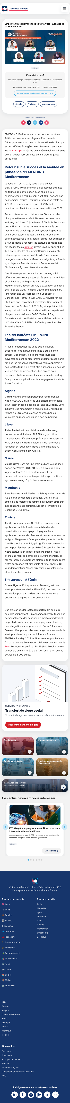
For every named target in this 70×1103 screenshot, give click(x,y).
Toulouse (41, 916)
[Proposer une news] (64, 752)
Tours (4, 1026)
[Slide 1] (28, 860)
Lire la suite (50, 850)
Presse (5, 1063)
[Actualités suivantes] (64, 827)
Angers (5, 1010)
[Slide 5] (39, 860)
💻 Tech (6, 964)
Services (6, 1051)
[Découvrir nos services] (63, 787)
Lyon (39, 912)
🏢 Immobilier (8, 985)
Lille (4, 1002)
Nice (39, 920)
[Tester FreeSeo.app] (30, 752)
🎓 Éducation (8, 947)
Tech (7, 646)
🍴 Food (6, 909)
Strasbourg (42, 932)
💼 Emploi (7, 915)
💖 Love (6, 904)
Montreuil (6, 1030)
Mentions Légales (10, 1067)
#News (35, 68)
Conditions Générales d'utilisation (18, 1071)
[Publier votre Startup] (30, 773)
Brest (4, 1018)
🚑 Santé (6, 969)
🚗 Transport (8, 937)
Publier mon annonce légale (23, 724)
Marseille (41, 908)
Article (18, 104)
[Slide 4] (36, 860)
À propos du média (11, 1059)
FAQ (4, 1075)
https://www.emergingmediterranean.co (34, 93)
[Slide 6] (41, 860)
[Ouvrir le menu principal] (64, 8)
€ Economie (7, 926)
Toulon (5, 1006)
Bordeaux (41, 937)
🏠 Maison (7, 980)
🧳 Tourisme (8, 931)
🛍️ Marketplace (9, 958)
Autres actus (48, 104)
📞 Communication (11, 942)
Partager (32, 104)
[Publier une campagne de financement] (64, 773)
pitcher (28, 246)
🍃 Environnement (11, 953)
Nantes (40, 924)
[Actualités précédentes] (5, 827)
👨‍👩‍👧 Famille (7, 920)
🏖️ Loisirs (6, 974)
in (41, 122)
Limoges (6, 1022)
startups (17, 150)
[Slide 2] (31, 860)
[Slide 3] (33, 860)
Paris (39, 904)
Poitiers (5, 1035)
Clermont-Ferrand (11, 1014)
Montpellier (42, 928)
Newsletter (7, 1055)
